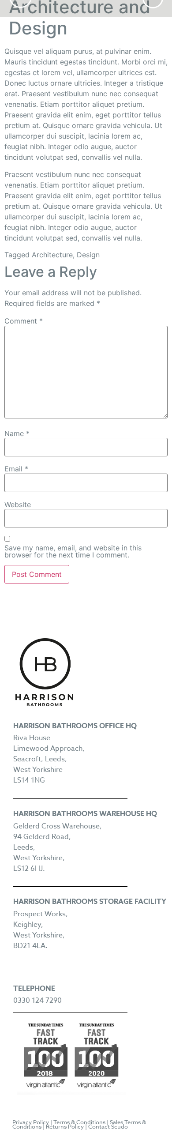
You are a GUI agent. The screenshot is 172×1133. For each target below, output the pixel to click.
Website (17, 504)
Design (88, 254)
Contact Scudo (108, 1126)
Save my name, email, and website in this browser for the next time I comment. (73, 551)
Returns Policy (65, 1126)
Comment (23, 320)
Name (17, 433)
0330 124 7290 (37, 1000)
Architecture (52, 254)
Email (16, 468)
